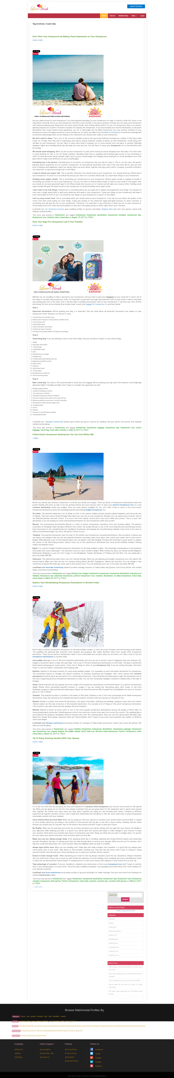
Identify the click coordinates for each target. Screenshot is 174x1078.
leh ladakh (69, 731)
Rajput (68, 1021)
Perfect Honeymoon (127, 731)
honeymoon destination (97, 215)
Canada (36, 1035)
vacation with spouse (118, 881)
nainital (77, 731)
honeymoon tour (39, 217)
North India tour (88, 731)
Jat (50, 1021)
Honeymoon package (122, 729)
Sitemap (19, 1057)
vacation (92, 881)
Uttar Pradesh (82, 1026)
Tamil (70, 1031)
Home (104, 16)
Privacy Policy (71, 1049)
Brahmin (45, 1021)
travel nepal (37, 578)
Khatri (62, 1021)
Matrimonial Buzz (115, 931)
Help (133, 16)
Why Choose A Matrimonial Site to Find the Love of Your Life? (126, 968)
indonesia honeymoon (64, 576)
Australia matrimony (54, 567)
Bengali (24, 1031)
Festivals (112, 919)
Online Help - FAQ (47, 1053)
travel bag (45, 430)
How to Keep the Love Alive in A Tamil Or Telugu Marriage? (126, 986)
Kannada (42, 1031)
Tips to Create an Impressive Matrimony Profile (124, 980)
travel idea (64, 217)
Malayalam (50, 1031)
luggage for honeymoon (95, 304)
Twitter (97, 1054)
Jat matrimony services (54, 209)
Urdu (80, 1031)
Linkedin (98, 1062)
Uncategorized (114, 947)
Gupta (28, 1021)
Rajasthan (73, 1026)
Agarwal (22, 1021)
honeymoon (80, 215)
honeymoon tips (134, 215)
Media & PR (113, 935)
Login (142, 16)
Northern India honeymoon (107, 731)
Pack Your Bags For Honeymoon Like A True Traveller (58, 222)
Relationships (113, 943)
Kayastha (56, 1021)
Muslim (33, 1016)
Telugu (75, 1031)
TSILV (90, 217)
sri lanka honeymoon (122, 576)
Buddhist (56, 1016)
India (23, 1035)
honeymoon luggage (95, 428)
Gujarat (35, 1026)
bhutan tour (77, 573)
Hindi (36, 1031)
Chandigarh (28, 1026)
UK (31, 1035)
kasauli (54, 731)
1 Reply (35, 438)
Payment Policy (72, 1061)
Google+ (98, 1058)
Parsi (50, 1016)
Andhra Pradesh (125, 1026)
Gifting (111, 923)
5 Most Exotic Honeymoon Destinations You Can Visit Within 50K (63, 434)
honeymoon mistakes (117, 215)
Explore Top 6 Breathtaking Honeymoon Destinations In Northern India (66, 583)
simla (139, 731)
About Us (19, 1049)
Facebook (99, 1050)
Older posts (38, 887)
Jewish (63, 1016)
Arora (33, 1021)
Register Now (107, 209)
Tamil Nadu (136, 1026)
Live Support (45, 1049)
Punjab (66, 1026)
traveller (62, 430)
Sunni (73, 1021)
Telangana (102, 1026)
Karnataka (49, 1026)
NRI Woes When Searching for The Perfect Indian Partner (126, 992)
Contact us (45, 1057)
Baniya (39, 1021)
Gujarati (30, 1031)
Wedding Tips (113, 951)
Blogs (18, 1053)
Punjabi (64, 1031)
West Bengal (93, 1026)
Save (36, 53)
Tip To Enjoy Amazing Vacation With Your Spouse (56, 738)
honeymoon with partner (50, 881)
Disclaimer (70, 1057)
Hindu (23, 1016)
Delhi (21, 1026)
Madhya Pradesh (112, 1026)
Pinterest (98, 1066)
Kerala (143, 1026)
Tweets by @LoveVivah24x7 (125, 911)
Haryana (42, 1026)
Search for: (113, 895)
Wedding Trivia (114, 955)
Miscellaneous (113, 939)
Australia (43, 1035)
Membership (123, 16)
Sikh (45, 1016)
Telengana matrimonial (54, 422)
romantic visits (53, 217)
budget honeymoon (91, 573)
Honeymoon (60, 215)
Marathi (57, 1031)
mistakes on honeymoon (111, 132)
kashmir (61, 731)
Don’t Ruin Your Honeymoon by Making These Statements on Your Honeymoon (70, 36)
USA (27, 1035)
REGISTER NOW (136, 6)
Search (112, 16)
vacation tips (102, 881)
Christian (40, 1016)
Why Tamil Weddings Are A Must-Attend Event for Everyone (126, 975)
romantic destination (104, 576)
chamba (77, 729)
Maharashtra (58, 1026)
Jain (27, 1016)
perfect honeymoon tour (84, 576)
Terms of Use (71, 1053)
